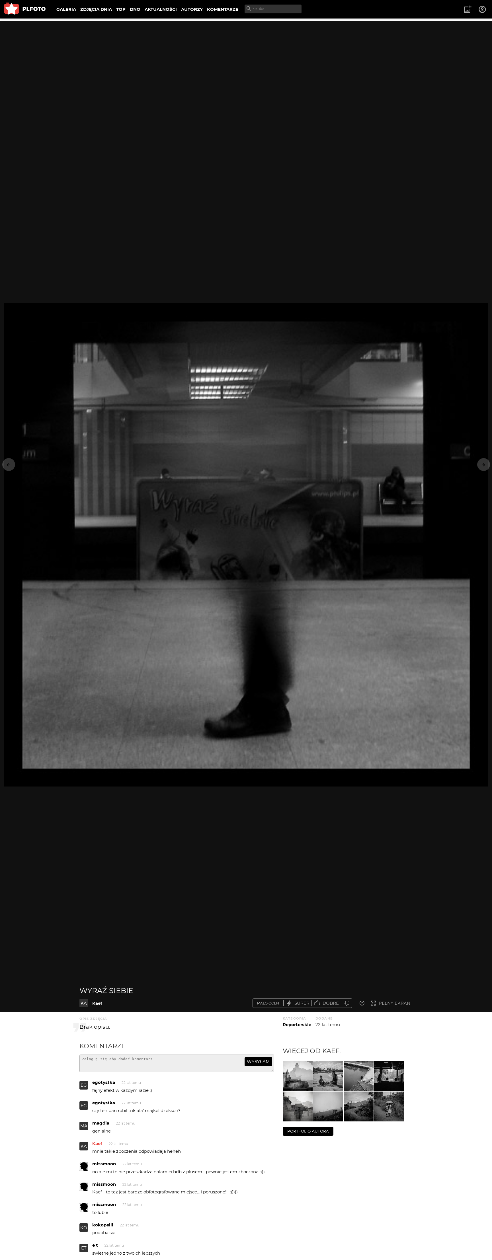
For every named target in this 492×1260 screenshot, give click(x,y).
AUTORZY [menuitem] (192, 9)
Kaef (97, 1003)
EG (84, 1085)
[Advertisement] (246, 61)
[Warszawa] (298, 1106)
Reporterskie (297, 1024)
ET (84, 1248)
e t (95, 1245)
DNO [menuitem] (135, 9)
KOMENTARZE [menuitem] (222, 9)
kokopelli (102, 1225)
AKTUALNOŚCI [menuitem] (161, 9)
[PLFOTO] (25, 9)
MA (83, 1126)
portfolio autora (308, 1131)
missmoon (104, 1163)
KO (83, 1227)
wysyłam (258, 1061)
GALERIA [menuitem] (66, 9)
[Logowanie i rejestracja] (482, 9)
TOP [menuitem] (121, 9)
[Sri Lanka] (389, 1076)
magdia (100, 1123)
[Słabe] (346, 1003)
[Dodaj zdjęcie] (467, 9)
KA (84, 1003)
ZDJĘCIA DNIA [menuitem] (96, 9)
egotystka (103, 1082)
